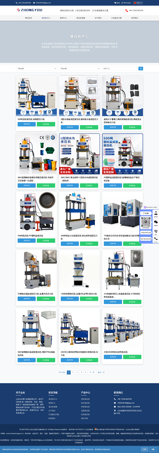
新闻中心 (63, 18)
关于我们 (98, 18)
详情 (144, 449)
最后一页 (101, 372)
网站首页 (28, 18)
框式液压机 (85, 403)
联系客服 (46, 124)
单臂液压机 (85, 407)
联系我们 (134, 18)
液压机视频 (80, 18)
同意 (153, 449)
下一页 (92, 372)
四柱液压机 (85, 399)
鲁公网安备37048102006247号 (107, 429)
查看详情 (27, 124)
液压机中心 (46, 18)
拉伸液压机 (85, 414)
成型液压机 (85, 411)
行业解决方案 (116, 18)
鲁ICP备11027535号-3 (76, 429)
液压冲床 (84, 418)
